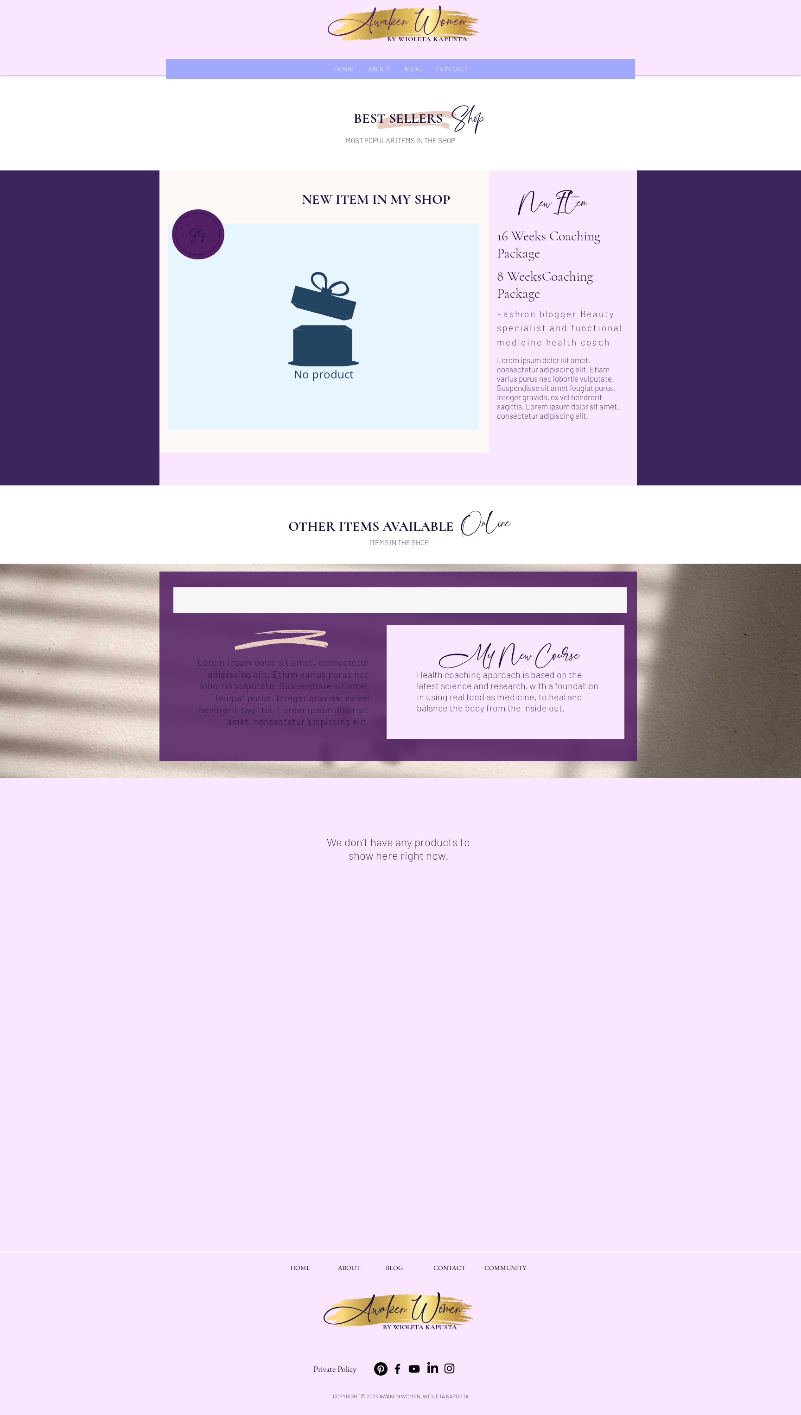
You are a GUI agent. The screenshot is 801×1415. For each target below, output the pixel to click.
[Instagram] (449, 1368)
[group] (400, 600)
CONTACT (449, 1268)
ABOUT (349, 1268)
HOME (300, 1268)
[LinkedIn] (432, 1368)
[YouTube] (414, 1369)
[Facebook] (397, 1369)
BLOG (394, 1268)
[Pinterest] (381, 1369)
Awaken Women (397, 22)
